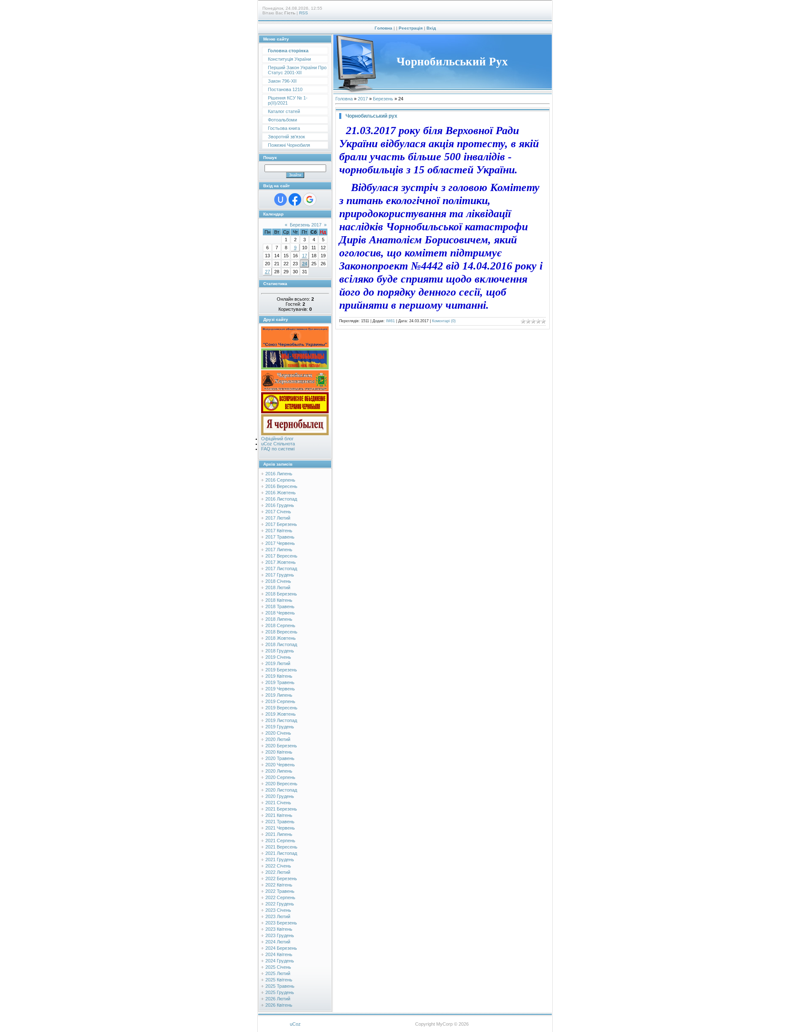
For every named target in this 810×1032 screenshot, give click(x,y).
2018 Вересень (281, 631)
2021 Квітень (278, 815)
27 (267, 271)
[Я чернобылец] (295, 433)
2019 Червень (280, 688)
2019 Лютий (277, 663)
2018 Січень (278, 581)
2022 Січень (278, 865)
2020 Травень (279, 758)
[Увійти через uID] (280, 199)
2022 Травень (279, 891)
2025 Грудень (279, 992)
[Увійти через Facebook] (295, 199)
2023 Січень (278, 910)
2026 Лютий (277, 998)
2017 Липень (278, 549)
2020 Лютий (277, 739)
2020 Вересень (281, 783)
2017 (363, 98)
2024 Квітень (278, 954)
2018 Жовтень (280, 638)
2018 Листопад (281, 644)
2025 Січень (278, 967)
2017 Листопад (281, 568)
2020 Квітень (278, 751)
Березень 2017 (305, 224)
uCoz (295, 1024)
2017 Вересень (281, 555)
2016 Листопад (281, 498)
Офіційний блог (277, 438)
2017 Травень (279, 536)
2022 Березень (281, 878)
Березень (383, 98)
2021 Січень (278, 802)
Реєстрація (411, 28)
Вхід (431, 28)
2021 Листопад (281, 853)
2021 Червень (280, 827)
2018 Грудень (279, 650)
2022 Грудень (279, 903)
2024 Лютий (277, 941)
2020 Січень (278, 733)
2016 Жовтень (280, 492)
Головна (383, 28)
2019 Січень (278, 657)
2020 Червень (280, 764)
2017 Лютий (277, 517)
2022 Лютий (277, 872)
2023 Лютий (277, 916)
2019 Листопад (281, 720)
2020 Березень (281, 745)
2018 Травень (279, 606)
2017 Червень (280, 543)
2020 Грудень (279, 796)
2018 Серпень (280, 625)
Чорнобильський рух (371, 116)
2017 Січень (278, 511)
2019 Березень (281, 669)
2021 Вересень (281, 846)
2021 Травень (279, 821)
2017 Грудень (279, 574)
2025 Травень (279, 986)
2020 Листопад (281, 789)
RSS (303, 13)
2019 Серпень (280, 701)
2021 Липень (278, 834)
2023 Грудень (279, 935)
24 (304, 263)
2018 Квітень (278, 600)
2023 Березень (281, 922)
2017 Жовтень (280, 562)
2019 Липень (278, 695)
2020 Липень (278, 770)
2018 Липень (278, 619)
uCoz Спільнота (278, 443)
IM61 (390, 321)
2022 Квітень (278, 884)
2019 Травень (279, 682)
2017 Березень (281, 524)
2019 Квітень (278, 676)
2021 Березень (281, 808)
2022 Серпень (280, 897)
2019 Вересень (281, 707)
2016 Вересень (281, 486)
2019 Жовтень (280, 714)
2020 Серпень (280, 777)
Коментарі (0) (444, 321)
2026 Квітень (278, 1005)
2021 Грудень (279, 859)
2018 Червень (280, 612)
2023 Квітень (278, 929)
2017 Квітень (278, 530)
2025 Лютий (277, 973)
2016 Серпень (280, 479)
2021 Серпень (280, 840)
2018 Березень (281, 593)
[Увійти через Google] (309, 199)
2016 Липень (278, 473)
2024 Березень (281, 948)
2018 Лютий (277, 587)
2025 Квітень (278, 979)
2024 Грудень (279, 960)
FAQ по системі (277, 448)
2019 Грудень (279, 726)
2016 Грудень (279, 505)
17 (304, 255)
